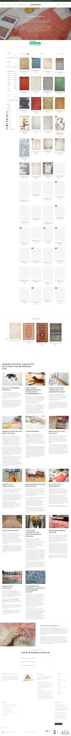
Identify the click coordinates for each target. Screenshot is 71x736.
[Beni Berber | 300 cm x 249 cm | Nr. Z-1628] (36, 253)
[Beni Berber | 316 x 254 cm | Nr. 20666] (36, 144)
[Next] (64, 339)
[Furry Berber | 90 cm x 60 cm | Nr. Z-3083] (48, 213)
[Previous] (7, 339)
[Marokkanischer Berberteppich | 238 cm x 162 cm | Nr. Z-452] (60, 124)
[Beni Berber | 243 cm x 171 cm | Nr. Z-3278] (24, 123)
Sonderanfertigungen (14, 678)
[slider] (6, 57)
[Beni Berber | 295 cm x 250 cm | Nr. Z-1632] (48, 168)
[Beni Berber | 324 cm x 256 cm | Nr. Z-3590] (36, 103)
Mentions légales (61, 693)
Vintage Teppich (7, 456)
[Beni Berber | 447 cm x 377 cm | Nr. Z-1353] (48, 274)
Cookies (59, 688)
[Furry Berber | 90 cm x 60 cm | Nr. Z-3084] (24, 213)
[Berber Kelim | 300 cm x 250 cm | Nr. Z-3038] (36, 187)
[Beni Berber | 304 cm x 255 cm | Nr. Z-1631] (24, 103)
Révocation (60, 691)
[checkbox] (9, 73)
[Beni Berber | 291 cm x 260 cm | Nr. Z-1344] (48, 293)
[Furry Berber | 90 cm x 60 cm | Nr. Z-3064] (24, 84)
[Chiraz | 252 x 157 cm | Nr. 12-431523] (42, 332)
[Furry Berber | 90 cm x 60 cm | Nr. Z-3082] (48, 189)
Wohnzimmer (28, 435)
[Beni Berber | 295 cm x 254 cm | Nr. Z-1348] (24, 293)
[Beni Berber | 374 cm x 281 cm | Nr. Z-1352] (60, 273)
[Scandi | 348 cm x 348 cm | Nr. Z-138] (60, 293)
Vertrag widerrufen (61, 679)
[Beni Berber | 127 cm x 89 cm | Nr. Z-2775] (48, 84)
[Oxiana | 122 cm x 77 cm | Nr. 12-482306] (56, 332)
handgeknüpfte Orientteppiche (43, 678)
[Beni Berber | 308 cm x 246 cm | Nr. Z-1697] (60, 168)
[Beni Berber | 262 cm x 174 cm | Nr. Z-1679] (24, 234)
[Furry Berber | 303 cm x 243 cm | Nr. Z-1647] (36, 211)
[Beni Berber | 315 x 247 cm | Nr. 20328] (48, 63)
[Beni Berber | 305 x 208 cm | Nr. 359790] (60, 64)
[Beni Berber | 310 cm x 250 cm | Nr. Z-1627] (24, 168)
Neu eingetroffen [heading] (35, 318)
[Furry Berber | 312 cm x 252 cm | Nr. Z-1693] (60, 210)
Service (9, 4)
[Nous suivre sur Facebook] (2, 727)
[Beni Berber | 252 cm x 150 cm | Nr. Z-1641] (24, 147)
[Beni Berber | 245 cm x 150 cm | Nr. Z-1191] (24, 190)
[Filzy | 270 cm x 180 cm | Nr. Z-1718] (36, 123)
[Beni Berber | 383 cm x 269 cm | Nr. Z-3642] (60, 84)
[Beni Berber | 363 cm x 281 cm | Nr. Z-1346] (36, 293)
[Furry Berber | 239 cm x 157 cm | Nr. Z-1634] (60, 188)
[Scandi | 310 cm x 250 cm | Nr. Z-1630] (48, 233)
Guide (14, 4)
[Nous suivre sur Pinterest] (7, 727)
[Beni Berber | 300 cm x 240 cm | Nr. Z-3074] (24, 63)
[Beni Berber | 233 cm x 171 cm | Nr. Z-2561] (36, 83)
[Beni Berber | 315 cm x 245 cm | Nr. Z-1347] (36, 168)
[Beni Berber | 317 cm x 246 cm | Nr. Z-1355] (36, 273)
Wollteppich (28, 452)
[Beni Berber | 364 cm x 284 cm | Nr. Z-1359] (24, 273)
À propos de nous (21, 4)
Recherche (60, 683)
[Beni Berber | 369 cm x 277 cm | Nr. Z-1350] (60, 145)
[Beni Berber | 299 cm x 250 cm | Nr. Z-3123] (48, 103)
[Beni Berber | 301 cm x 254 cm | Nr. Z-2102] (36, 63)
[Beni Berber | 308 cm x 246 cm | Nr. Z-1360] (60, 253)
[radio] (23, 54)
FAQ (59, 677)
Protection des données (62, 686)
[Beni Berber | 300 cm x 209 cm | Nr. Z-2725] (48, 123)
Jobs (59, 685)
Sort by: (61, 53)
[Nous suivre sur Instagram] (5, 727)
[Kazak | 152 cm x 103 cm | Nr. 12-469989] (29, 332)
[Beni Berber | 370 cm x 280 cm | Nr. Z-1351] (48, 254)
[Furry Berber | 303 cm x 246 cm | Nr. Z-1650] (48, 144)
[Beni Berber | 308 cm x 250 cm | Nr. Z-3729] (60, 103)
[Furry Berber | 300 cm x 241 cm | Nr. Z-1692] (36, 233)
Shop (3, 4)
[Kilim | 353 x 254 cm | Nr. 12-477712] (15, 331)
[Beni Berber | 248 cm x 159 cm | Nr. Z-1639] (60, 234)
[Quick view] (29, 69)
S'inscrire (58, 723)
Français (14, 732)
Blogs (59, 694)
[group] (15, 337)
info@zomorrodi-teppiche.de (11, 704)
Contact (59, 676)
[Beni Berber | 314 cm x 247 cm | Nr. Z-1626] (24, 253)
